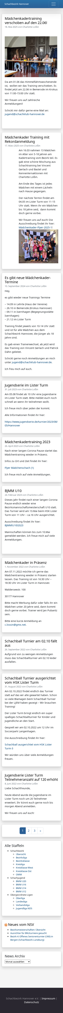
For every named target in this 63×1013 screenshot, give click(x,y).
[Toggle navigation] (53, 4)
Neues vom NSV (21, 924)
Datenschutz (31, 1002)
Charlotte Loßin (31, 26)
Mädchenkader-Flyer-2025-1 (35, 227)
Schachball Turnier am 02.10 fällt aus (31, 643)
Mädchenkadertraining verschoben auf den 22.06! (26, 20)
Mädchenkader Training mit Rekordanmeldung (27, 139)
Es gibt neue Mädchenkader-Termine (28, 279)
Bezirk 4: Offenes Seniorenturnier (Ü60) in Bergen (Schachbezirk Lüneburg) (31, 938)
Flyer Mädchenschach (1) (19, 467)
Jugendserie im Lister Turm (26, 385)
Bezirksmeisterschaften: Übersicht (28, 929)
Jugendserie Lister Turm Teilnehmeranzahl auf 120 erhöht (31, 777)
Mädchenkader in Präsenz (26, 562)
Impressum (48, 998)
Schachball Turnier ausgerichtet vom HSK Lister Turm (30, 680)
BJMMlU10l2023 (14, 525)
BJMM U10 (13, 490)
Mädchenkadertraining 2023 (27, 441)
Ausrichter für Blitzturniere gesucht (28, 933)
